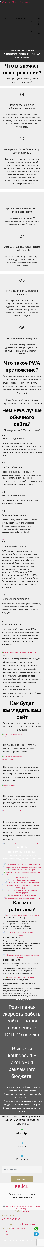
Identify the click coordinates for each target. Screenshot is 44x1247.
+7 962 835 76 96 (36, 1228)
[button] (5, 1207)
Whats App (22, 1133)
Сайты (6, 18)
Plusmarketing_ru (36, 1234)
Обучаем (39, 26)
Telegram (22, 1146)
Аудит (26, 1211)
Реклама (19, 18)
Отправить (22, 1179)
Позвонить (22, 1159)
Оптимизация (18, 1228)
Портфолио (31, 28)
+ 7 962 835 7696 (11, 1219)
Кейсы (22, 1186)
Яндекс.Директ (9, 1215)
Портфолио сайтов (26, 1224)
